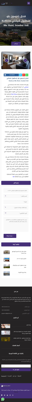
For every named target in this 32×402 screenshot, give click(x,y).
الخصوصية (3, 376)
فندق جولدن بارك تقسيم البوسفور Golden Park (19, 252)
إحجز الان (16, 44)
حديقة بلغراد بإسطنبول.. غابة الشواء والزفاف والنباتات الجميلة (22, 339)
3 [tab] (14, 65)
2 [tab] (13, 65)
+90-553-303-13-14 (6, 307)
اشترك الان (16, 370)
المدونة (19, 376)
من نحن (14, 376)
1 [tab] (12, 65)
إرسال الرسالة (9, 236)
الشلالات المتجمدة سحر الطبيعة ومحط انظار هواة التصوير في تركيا (22, 332)
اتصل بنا (10, 376)
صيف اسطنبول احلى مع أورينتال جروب (19, 266)
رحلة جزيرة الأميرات (22, 272)
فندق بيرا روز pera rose (21, 259)
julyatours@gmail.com (7, 313)
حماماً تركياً (14, 94)
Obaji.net (16, 392)
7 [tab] (19, 65)
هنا (13, 176)
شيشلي (26, 87)
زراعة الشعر (28, 325)
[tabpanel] (16, 60)
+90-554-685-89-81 (6, 310)
